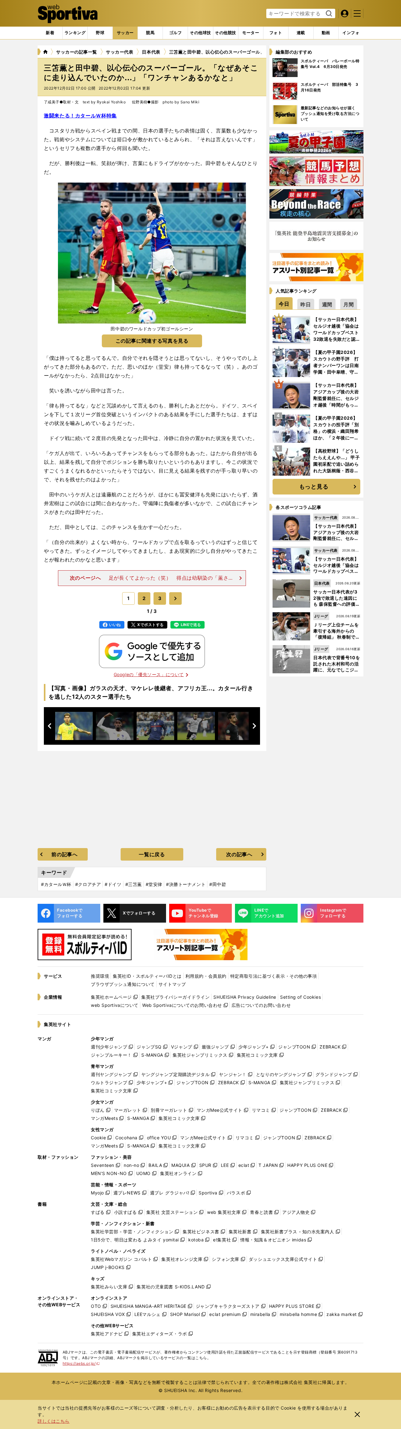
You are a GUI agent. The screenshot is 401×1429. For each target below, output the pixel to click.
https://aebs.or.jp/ (81, 1363)
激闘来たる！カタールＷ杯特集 (80, 115)
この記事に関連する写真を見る (152, 341)
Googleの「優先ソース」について (149, 674)
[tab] (100, 33)
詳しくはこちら (54, 1421)
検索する (328, 14)
